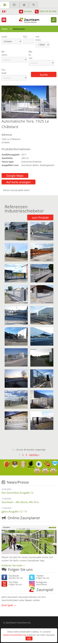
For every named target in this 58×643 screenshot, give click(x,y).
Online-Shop (33, 5)
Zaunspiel (45, 589)
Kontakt (27, 11)
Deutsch (4, 11)
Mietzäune (14, 5)
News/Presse (18, 482)
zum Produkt (40, 217)
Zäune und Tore (4, 5)
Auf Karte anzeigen (18, 182)
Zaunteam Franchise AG (18, 622)
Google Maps (15, 175)
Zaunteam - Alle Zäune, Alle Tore (20, 502)
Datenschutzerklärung (14, 634)
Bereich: (4, 53)
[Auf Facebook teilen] (33, 190)
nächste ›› (34, 454)
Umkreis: (37, 38)
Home (5, 28)
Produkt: (4, 71)
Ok (29, 638)
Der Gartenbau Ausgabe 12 (17, 492)
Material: (31, 55)
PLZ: (24, 36)
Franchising (24, 5)
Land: (4, 36)
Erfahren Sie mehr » (13, 565)
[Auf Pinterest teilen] (37, 190)
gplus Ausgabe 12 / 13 (14, 511)
